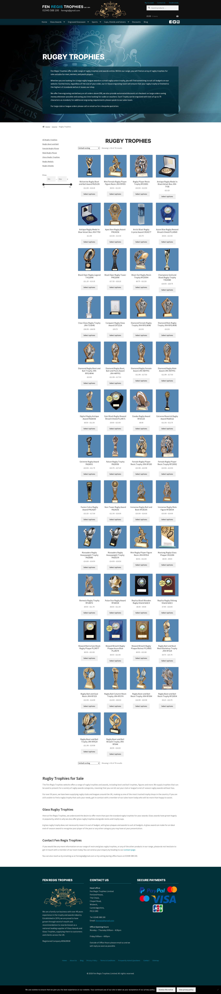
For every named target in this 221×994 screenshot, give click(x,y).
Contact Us (161, 3)
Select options (89, 194)
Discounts (136, 22)
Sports (95, 22)
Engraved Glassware (76, 22)
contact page (129, 849)
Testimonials (174, 3)
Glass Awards (56, 22)
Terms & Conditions (107, 960)
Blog (146, 22)
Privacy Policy (92, 960)
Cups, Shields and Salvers (115, 22)
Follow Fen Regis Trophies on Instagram (178, 21)
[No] (218, 989)
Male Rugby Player (49, 153)
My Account (149, 3)
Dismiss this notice (166, 990)
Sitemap (155, 960)
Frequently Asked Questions (129, 960)
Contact (146, 960)
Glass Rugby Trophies (51, 157)
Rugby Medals (47, 161)
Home (44, 22)
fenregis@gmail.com (105, 920)
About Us (73, 960)
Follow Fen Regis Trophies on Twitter (174, 21)
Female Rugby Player (50, 148)
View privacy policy (186, 990)
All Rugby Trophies (49, 140)
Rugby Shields (48, 166)
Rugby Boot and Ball (50, 144)
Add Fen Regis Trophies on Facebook (170, 21)
